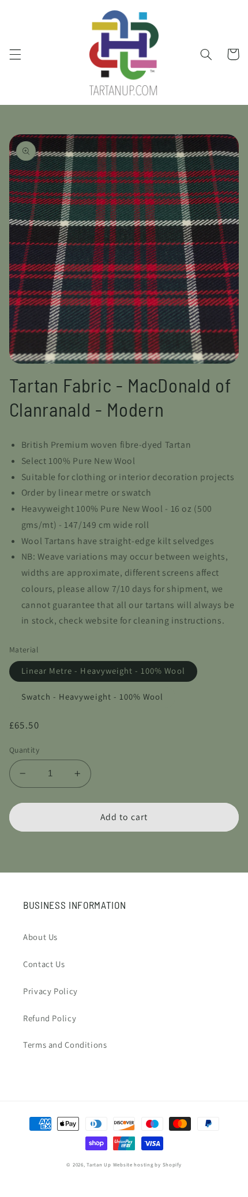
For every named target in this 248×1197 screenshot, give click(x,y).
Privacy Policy (50, 990)
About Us (40, 936)
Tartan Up (99, 1164)
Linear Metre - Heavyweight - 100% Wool (103, 670)
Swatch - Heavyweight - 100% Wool (92, 696)
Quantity (24, 750)
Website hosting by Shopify (147, 1164)
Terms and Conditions (65, 1044)
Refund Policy (49, 1018)
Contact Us (44, 963)
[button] (15, 54)
